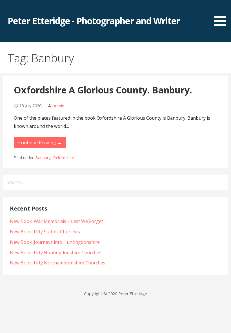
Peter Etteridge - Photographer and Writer (94, 21)
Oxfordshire (63, 157)
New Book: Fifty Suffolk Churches (45, 232)
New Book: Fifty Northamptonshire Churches (57, 263)
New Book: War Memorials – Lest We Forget (56, 221)
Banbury (42, 157)
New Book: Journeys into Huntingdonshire (55, 242)
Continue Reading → (40, 142)
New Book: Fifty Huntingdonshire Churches (55, 252)
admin (58, 105)
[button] (222, 14)
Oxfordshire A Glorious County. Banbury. (103, 90)
